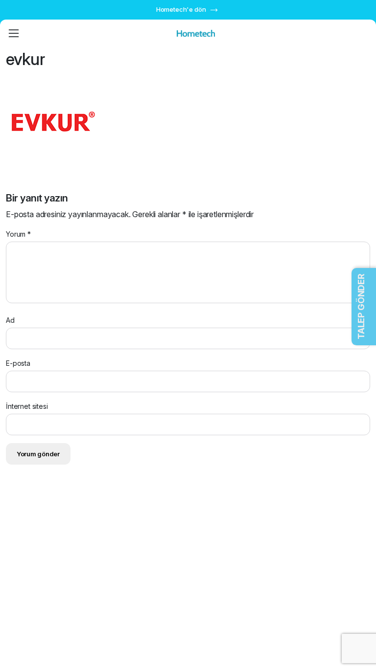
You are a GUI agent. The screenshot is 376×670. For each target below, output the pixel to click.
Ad (10, 320)
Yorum (18, 234)
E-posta (18, 363)
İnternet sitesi (27, 406)
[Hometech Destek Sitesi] (196, 33)
